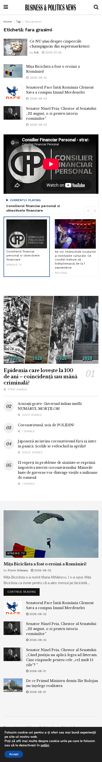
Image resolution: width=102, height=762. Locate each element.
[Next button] (94, 210)
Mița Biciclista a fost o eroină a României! (45, 564)
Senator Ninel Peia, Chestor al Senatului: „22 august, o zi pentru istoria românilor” (61, 113)
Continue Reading (23, 590)
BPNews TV (16, 553)
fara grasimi (33, 21)
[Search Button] (96, 7)
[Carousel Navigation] (91, 210)
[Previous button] (87, 210)
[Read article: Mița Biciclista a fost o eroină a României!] (13, 71)
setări (45, 745)
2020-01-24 (52, 52)
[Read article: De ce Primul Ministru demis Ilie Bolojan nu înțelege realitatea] (13, 685)
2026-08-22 (42, 570)
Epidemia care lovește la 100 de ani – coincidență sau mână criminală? (40, 377)
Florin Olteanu (18, 570)
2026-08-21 (37, 671)
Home (8, 21)
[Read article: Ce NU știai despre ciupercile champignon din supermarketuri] (15, 47)
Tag (18, 21)
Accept (13, 754)
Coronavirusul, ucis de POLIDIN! (46, 425)
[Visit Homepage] (50, 7)
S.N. (36, 52)
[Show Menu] (6, 7)
